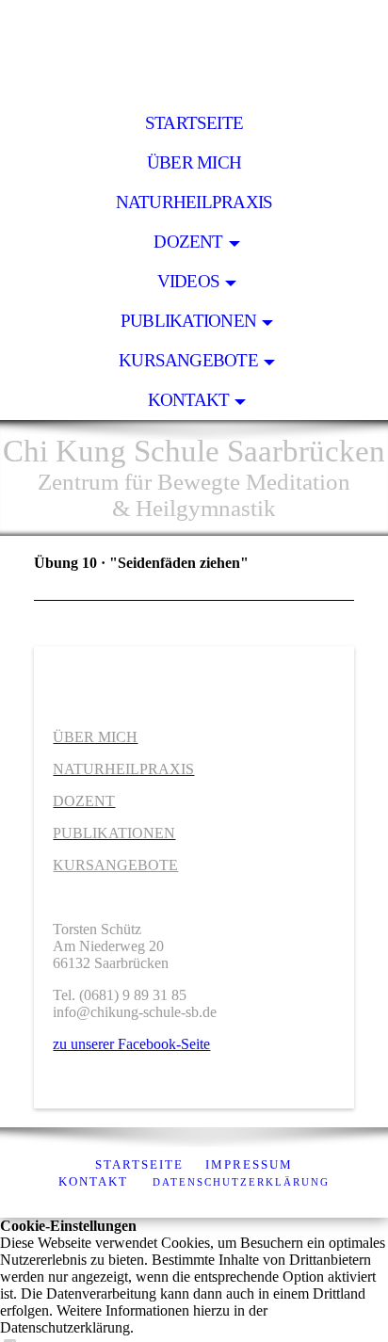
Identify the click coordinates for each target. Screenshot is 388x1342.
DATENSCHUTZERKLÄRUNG (241, 1182)
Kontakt (189, 400)
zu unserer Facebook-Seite (131, 1044)
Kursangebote (188, 360)
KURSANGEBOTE (115, 865)
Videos (188, 281)
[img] (194, 52)
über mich (194, 162)
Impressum (249, 1164)
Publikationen (188, 321)
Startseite (194, 123)
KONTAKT (93, 1181)
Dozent (188, 241)
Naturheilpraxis (194, 202)
